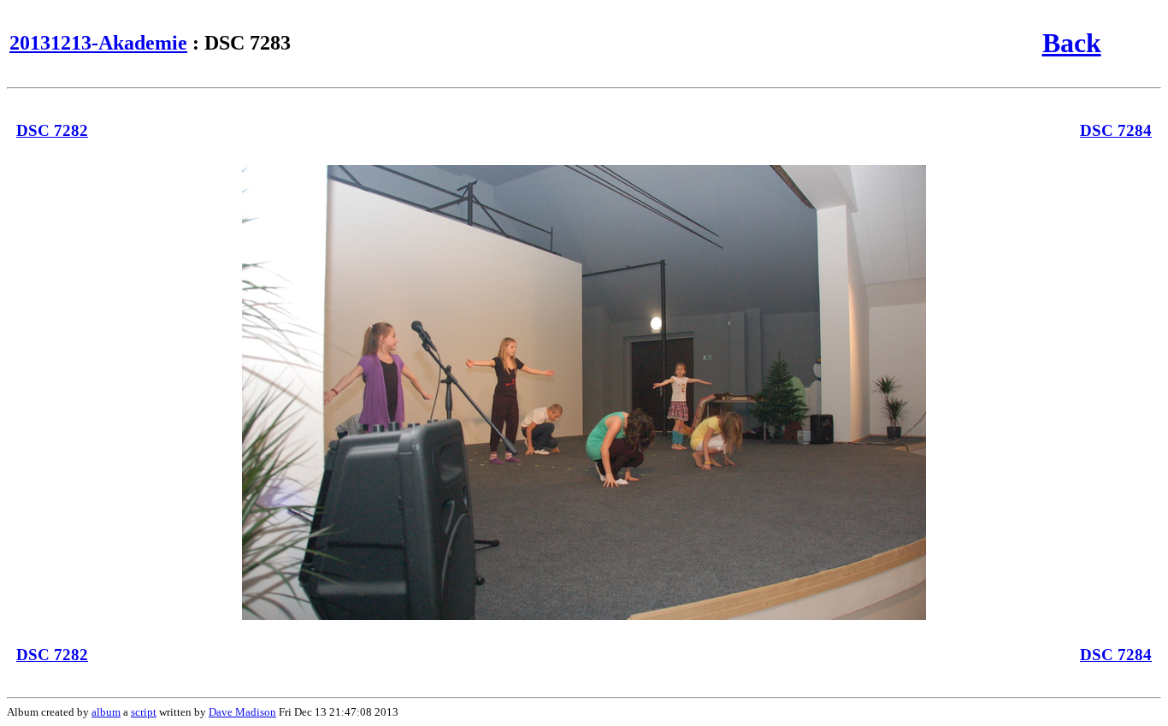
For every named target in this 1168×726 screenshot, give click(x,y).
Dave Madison (242, 711)
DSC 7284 (1116, 130)
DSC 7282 (52, 130)
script (143, 711)
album (106, 711)
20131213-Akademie (98, 43)
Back (1071, 42)
